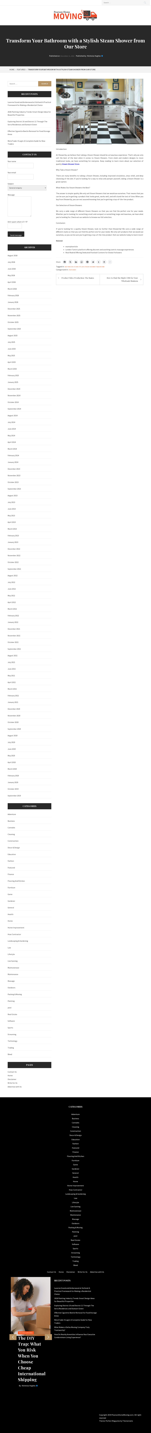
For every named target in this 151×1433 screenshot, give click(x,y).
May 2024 (11, 435)
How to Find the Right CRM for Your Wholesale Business (122, 279)
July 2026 (11, 262)
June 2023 (12, 509)
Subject (11, 184)
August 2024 (12, 415)
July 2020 (11, 742)
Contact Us (12, 1072)
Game (10, 894)
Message (11, 195)
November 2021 (14, 635)
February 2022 (13, 615)
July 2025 (11, 342)
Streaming (12, 1034)
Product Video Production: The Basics (77, 278)
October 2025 (13, 322)
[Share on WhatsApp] (81, 262)
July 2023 (11, 502)
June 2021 (12, 669)
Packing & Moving (15, 994)
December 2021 (14, 629)
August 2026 (12, 255)
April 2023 (12, 522)
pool (9, 1007)
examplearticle (71, 246)
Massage (11, 981)
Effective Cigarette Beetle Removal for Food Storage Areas (29, 132)
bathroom (69, 267)
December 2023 (14, 469)
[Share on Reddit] (93, 262)
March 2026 (12, 289)
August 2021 (12, 655)
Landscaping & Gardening (18, 941)
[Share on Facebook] (64, 262)
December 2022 (14, 549)
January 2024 (13, 462)
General (11, 907)
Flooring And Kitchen (16, 881)
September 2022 (14, 569)
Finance (11, 874)
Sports (10, 1027)
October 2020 (13, 722)
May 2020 (11, 755)
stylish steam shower (86, 267)
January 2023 (13, 542)
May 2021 (11, 675)
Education (12, 854)
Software (11, 1021)
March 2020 (12, 769)
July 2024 (11, 422)
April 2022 (12, 602)
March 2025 (12, 369)
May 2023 (11, 515)
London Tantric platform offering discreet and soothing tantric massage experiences (99, 249)
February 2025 (13, 375)
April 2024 (12, 442)
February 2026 (13, 295)
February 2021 (13, 695)
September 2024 (14, 409)
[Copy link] (110, 262)
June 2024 (12, 429)
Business (11, 821)
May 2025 (11, 355)
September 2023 (14, 489)
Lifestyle (11, 954)
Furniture (11, 887)
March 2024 (12, 449)
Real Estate (12, 1014)
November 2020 (14, 715)
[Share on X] (70, 262)
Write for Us (12, 1083)
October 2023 (13, 482)
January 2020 (13, 782)
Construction (13, 841)
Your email (12, 172)
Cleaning (11, 834)
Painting (11, 1001)
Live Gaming (13, 961)
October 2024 (13, 402)
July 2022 (11, 582)
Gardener (11, 901)
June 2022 (12, 589)
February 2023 (13, 535)
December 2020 (14, 709)
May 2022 (11, 595)
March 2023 (12, 529)
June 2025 (12, 349)
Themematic (127, 1421)
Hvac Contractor (14, 934)
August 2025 (12, 335)
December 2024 (14, 389)
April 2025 (12, 362)
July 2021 (11, 662)
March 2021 (12, 689)
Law (9, 947)
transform (100, 267)
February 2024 (13, 455)
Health (10, 914)
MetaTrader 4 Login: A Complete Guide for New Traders (26, 142)
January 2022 (13, 622)
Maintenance (13, 974)
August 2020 (12, 735)
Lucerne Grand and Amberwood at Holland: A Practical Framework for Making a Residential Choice (29, 103)
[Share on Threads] (104, 262)
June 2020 (12, 749)
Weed (10, 1054)
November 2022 (14, 555)
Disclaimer (12, 1079)
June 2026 (12, 269)
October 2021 (13, 642)
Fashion (11, 861)
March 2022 (12, 609)
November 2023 (14, 475)
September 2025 (14, 329)
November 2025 (14, 315)
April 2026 (12, 282)
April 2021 (12, 682)
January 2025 (13, 382)
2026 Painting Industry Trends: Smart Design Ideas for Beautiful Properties (29, 113)
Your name (12, 161)
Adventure (12, 814)
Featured (72, 270)
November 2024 (14, 395)
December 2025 (14, 309)
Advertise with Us (15, 1087)
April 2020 (12, 762)
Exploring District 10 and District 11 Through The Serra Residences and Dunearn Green (27, 123)
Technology (12, 1041)
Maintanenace (13, 967)
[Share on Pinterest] (87, 262)
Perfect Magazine (113, 1421)
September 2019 (14, 795)
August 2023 (12, 495)
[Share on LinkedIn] (76, 262)
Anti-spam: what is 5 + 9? (18, 222)
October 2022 (13, 562)
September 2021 (14, 649)
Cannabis (11, 827)
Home (10, 921)
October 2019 (13, 789)
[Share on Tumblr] (98, 262)
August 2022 (12, 575)
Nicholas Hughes (94, 56)
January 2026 (13, 302)
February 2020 (13, 775)
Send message (16, 235)
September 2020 (14, 729)
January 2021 (13, 702)
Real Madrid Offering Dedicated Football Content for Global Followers (93, 252)
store (75, 267)
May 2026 (11, 275)
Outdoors (11, 987)
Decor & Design (14, 847)
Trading (11, 1047)
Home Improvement (16, 927)
